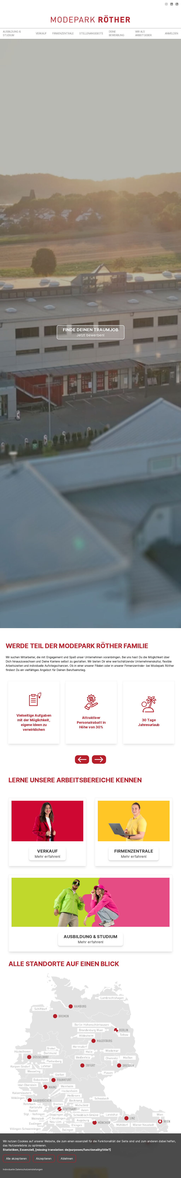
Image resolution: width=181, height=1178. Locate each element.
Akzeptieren (43, 1158)
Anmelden (171, 33)
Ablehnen (67, 1158)
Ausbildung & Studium (12, 33)
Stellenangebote (91, 33)
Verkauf (41, 33)
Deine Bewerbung (116, 33)
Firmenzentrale (63, 33)
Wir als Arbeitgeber (143, 33)
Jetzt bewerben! (90, 332)
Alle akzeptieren (16, 1158)
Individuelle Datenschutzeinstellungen (23, 1169)
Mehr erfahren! (47, 854)
